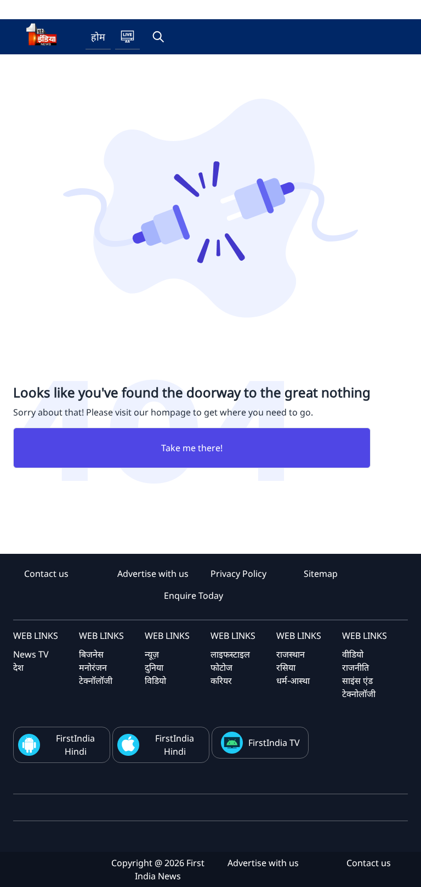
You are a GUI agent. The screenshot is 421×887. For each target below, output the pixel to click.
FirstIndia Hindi (75, 744)
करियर (221, 681)
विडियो (155, 681)
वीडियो (352, 654)
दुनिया (154, 667)
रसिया (285, 667)
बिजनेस (91, 654)
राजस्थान (290, 654)
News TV (31, 654)
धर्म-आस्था (293, 681)
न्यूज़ (152, 654)
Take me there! (192, 448)
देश (18, 667)
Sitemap (321, 574)
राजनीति (355, 667)
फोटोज (221, 667)
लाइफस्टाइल (230, 654)
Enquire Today (193, 596)
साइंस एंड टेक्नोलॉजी (359, 687)
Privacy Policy (238, 574)
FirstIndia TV (274, 743)
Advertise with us (153, 574)
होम (98, 36)
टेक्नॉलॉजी (95, 681)
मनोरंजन (93, 667)
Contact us (46, 574)
